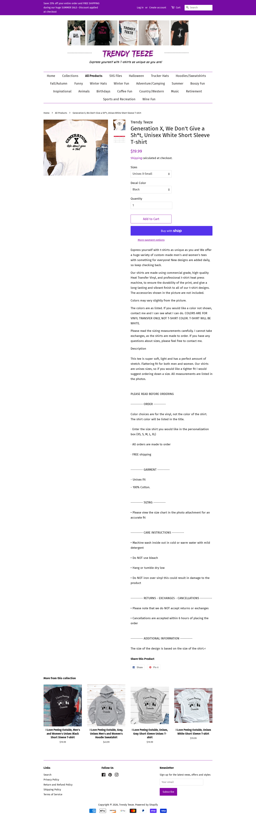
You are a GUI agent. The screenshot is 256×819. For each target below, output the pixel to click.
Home (51, 76)
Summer (177, 83)
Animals (84, 91)
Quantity (136, 199)
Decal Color (138, 183)
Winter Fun (121, 83)
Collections (70, 76)
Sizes (134, 167)
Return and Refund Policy (58, 784)
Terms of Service (53, 794)
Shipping (136, 158)
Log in (140, 7)
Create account (157, 7)
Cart (178, 7)
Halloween (136, 76)
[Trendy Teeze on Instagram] (116, 775)
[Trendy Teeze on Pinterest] (110, 775)
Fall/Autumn (58, 83)
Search (47, 774)
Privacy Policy (51, 779)
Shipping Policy (52, 789)
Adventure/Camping (150, 83)
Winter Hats (98, 83)
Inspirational (62, 91)
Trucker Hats (160, 76)
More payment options (151, 239)
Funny (78, 83)
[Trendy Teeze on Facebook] (104, 775)
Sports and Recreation (119, 99)
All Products (93, 76)
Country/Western (151, 91)
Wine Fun (149, 99)
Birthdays (103, 91)
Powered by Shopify (146, 804)
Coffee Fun (124, 91)
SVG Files (115, 76)
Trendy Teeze (126, 804)
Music (175, 91)
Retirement (194, 91)
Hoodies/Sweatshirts (191, 76)
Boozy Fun (197, 83)
